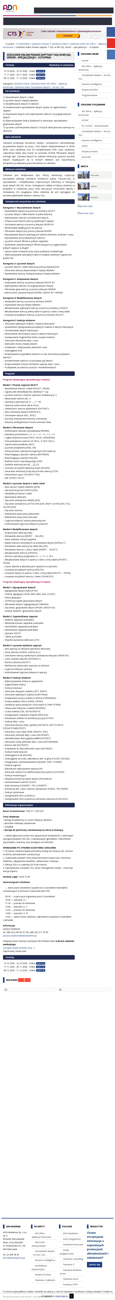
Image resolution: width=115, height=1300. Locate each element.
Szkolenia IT (69, 1264)
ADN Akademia (70, 1233)
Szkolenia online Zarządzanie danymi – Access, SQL (40, 87)
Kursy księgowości (72, 1238)
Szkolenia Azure (70, 1278)
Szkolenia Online (60, 43)
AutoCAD (86, 157)
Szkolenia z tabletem (45, 1280)
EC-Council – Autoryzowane (95, 125)
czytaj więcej (61, 1296)
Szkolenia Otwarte (40, 43)
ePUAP (85, 60)
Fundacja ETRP (70, 1284)
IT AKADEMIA (22, 43)
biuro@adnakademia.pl (14, 1257)
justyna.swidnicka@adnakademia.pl (20, 935)
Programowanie (89, 95)
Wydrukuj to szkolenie (61, 65)
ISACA (85, 145)
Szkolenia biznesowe (73, 1244)
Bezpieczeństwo (90, 89)
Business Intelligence (92, 84)
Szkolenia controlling (73, 1258)
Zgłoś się (40, 71)
